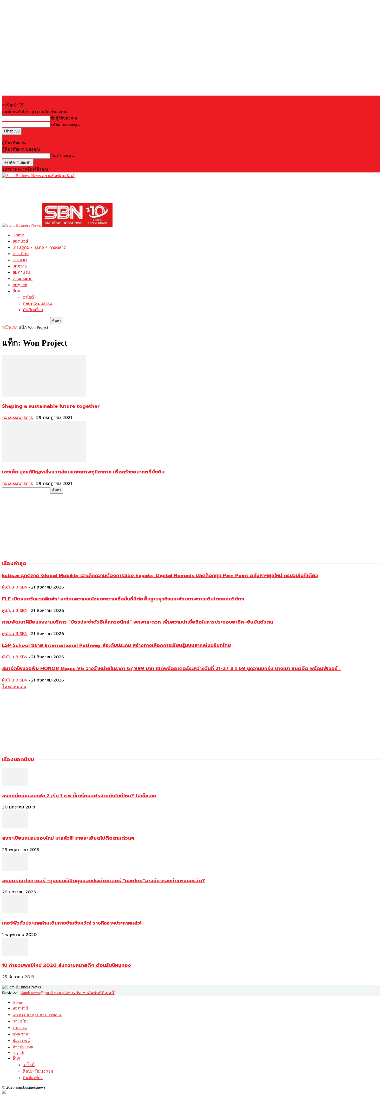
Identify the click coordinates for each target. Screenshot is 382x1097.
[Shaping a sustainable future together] (44, 395)
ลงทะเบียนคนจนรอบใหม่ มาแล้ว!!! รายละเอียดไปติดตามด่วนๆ (68, 838)
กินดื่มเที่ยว (33, 310)
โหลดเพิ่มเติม (14, 686)
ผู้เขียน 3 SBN (15, 587)
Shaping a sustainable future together (51, 406)
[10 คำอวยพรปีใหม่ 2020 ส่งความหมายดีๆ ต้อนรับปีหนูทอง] (15, 954)
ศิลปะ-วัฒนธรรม (37, 303)
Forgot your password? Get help (28, 137)
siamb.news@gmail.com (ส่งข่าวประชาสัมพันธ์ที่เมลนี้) (68, 993)
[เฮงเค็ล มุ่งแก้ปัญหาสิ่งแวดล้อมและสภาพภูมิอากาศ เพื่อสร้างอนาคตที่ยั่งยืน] (44, 461)
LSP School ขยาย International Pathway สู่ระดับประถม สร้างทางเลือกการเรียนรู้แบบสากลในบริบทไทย (116, 645)
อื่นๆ (16, 291)
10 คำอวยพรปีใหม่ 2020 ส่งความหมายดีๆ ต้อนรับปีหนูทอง (66, 965)
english (19, 285)
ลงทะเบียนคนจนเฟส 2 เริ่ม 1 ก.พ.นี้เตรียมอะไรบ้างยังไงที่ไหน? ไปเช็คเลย (79, 795)
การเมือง (20, 254)
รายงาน (19, 260)
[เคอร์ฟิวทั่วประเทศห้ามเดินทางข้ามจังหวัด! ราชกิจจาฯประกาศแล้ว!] (15, 912)
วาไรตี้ (28, 297)
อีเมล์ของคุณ (62, 155)
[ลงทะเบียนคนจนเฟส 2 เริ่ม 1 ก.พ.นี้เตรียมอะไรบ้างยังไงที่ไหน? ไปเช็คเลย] (15, 784)
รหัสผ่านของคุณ (65, 124)
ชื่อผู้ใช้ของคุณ (63, 118)
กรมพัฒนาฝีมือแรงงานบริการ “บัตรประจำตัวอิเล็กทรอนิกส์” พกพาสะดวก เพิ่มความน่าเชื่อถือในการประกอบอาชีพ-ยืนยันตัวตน (137, 622)
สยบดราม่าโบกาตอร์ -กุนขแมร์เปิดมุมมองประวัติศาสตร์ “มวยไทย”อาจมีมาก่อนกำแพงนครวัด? (103, 880)
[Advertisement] (96, 190)
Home (18, 235)
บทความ (19, 266)
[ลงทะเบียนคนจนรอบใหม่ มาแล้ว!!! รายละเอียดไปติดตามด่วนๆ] (15, 827)
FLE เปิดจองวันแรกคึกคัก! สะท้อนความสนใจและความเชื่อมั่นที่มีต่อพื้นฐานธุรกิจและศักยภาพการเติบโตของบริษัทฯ (123, 599)
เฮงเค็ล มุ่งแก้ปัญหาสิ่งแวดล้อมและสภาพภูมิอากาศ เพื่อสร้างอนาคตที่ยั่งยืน (83, 472)
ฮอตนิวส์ (20, 241)
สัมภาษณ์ (21, 272)
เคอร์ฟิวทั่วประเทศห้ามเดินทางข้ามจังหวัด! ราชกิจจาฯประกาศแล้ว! (71, 923)
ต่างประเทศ (22, 279)
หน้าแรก (10, 327)
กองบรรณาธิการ (17, 417)
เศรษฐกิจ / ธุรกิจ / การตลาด (39, 247)
